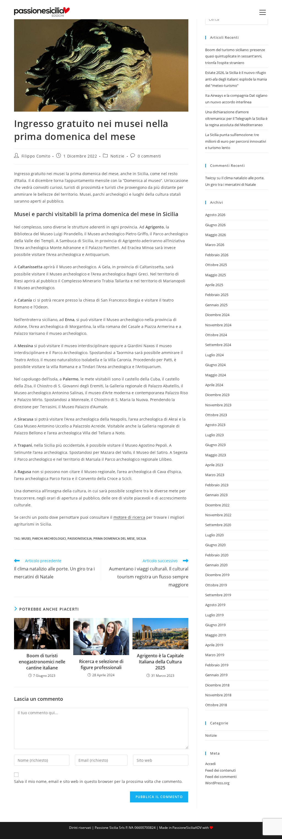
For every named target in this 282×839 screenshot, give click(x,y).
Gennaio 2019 (216, 674)
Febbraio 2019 (216, 665)
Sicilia (141, 538)
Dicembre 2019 (217, 574)
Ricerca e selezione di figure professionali (101, 664)
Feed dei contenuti (220, 770)
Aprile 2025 (214, 284)
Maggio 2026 (215, 234)
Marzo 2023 (214, 474)
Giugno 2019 (215, 624)
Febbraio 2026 (216, 254)
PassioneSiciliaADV (187, 827)
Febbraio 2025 (216, 294)
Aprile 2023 (214, 464)
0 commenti (149, 156)
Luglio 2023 (214, 434)
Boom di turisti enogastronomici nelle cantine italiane (42, 662)
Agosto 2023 (215, 424)
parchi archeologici (49, 538)
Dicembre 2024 (217, 314)
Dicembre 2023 (217, 394)
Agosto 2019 (215, 604)
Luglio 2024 (214, 354)
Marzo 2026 (214, 244)
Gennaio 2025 (216, 304)
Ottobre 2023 (216, 414)
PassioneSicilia (79, 538)
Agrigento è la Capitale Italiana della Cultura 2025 (160, 662)
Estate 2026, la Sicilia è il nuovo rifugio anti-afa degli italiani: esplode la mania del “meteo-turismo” (236, 79)
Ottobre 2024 (216, 334)
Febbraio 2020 (216, 555)
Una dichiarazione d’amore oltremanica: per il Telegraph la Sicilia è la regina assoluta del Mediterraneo (236, 118)
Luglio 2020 (214, 534)
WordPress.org (217, 782)
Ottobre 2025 (216, 264)
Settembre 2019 (218, 594)
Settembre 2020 (218, 524)
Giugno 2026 (215, 224)
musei (26, 538)
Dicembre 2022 (217, 505)
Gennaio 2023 (216, 494)
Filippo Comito (35, 156)
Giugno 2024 (215, 364)
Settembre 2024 (218, 344)
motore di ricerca (129, 517)
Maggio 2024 (215, 374)
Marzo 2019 (214, 654)
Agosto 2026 (215, 214)
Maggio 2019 (215, 635)
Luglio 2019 (214, 614)
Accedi (210, 763)
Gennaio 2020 (216, 564)
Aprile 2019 (214, 644)
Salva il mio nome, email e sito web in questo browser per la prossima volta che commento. (98, 781)
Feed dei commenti (221, 776)
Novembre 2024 (218, 324)
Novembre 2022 (218, 514)
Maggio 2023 (215, 454)
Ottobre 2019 (216, 585)
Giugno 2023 (215, 444)
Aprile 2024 (214, 384)
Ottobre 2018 (216, 704)
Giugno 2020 (215, 544)
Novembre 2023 (218, 404)
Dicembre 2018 (217, 685)
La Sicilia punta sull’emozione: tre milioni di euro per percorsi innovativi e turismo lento (235, 141)
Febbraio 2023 (216, 484)
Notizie (117, 156)
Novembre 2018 (218, 694)
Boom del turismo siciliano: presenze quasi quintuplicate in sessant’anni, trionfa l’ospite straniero (235, 56)
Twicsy (210, 177)
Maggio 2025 (215, 274)
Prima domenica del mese (114, 538)
